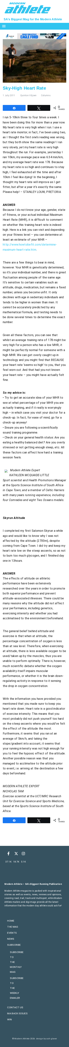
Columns (46, 95)
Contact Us (15, 1007)
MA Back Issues (17, 1013)
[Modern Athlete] (27, 7)
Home (10, 920)
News (10, 938)
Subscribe (14, 944)
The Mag (12, 926)
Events (12, 932)
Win (9, 1019)
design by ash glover (46, 1038)
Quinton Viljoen (28, 95)
